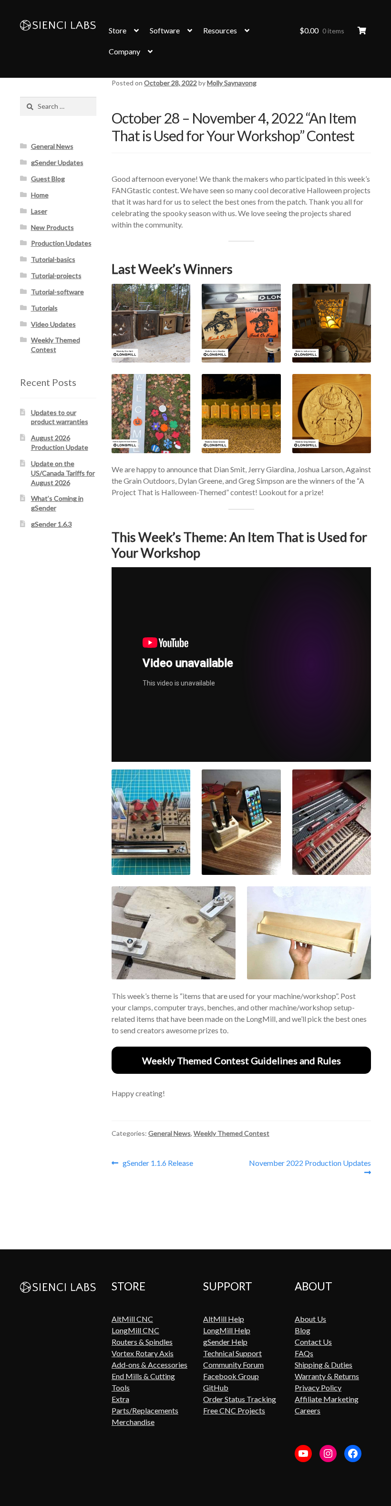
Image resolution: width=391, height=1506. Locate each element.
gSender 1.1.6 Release (157, 1163)
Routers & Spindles (142, 1341)
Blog (302, 1330)
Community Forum (233, 1364)
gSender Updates (57, 162)
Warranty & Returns (327, 1376)
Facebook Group (231, 1376)
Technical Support (232, 1353)
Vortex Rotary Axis (143, 1353)
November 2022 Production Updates (309, 1167)
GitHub (215, 1387)
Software (165, 30)
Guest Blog (48, 179)
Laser (39, 211)
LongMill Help (226, 1330)
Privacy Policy (318, 1387)
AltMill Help (223, 1318)
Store (117, 30)
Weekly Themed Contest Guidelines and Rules (241, 1060)
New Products (52, 227)
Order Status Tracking (239, 1398)
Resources (220, 30)
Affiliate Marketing (327, 1398)
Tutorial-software (57, 292)
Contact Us (313, 1341)
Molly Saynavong (232, 83)
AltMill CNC (132, 1318)
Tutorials (44, 308)
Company (124, 51)
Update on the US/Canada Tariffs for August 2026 (63, 473)
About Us (310, 1318)
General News (169, 1133)
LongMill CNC (135, 1330)
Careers (307, 1410)
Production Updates (61, 243)
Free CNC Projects (234, 1410)
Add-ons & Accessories (149, 1364)
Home (40, 195)
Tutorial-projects (56, 275)
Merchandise (133, 1421)
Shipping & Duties (323, 1364)
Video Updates (53, 324)
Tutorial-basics (53, 259)
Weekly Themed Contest (231, 1133)
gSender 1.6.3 (51, 524)
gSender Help (225, 1341)
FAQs (304, 1353)
